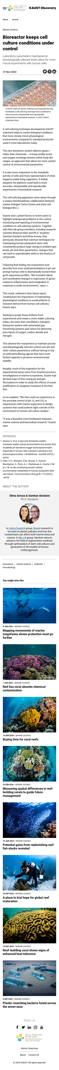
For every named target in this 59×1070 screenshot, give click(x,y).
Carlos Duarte (16, 528)
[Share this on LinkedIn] (54, 71)
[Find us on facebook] (17, 1028)
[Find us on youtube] (41, 1028)
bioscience (8, 564)
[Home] (17, 8)
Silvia (36, 528)
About (5, 19)
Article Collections (29, 1048)
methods (38, 564)
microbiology (9, 567)
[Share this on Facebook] (49, 71)
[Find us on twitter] (23, 1028)
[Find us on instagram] (35, 1028)
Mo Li (22, 537)
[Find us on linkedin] (29, 1028)
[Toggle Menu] (4, 8)
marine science (23, 564)
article (6, 457)
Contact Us (33, 1055)
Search (15, 19)
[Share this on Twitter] (45, 71)
